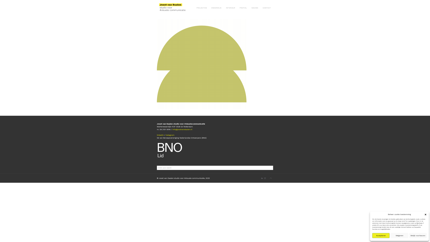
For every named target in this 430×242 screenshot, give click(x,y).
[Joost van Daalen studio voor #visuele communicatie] (173, 8)
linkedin (160, 135)
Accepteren (381, 236)
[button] (425, 214)
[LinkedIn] (262, 178)
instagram (170, 135)
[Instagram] (265, 178)
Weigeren (399, 236)
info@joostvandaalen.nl (182, 129)
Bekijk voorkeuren (418, 236)
